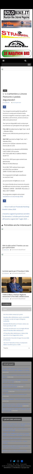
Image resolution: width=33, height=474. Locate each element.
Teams (5, 348)
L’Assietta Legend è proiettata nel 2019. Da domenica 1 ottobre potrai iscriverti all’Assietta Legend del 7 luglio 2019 (16, 216)
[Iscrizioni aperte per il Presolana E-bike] (16, 254)
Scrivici (17, 464)
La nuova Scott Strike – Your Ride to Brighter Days (16, 399)
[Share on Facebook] (4, 106)
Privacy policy (23, 464)
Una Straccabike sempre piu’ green (13, 314)
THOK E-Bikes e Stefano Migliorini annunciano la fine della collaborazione (15, 296)
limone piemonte (17, 102)
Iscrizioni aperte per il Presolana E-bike (15, 271)
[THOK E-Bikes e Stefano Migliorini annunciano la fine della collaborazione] (16, 278)
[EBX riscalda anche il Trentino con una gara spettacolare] (16, 229)
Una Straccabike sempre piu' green (12, 438)
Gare (5, 309)
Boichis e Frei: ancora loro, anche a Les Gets (14, 451)
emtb (5, 90)
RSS (14, 464)
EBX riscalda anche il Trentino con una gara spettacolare (15, 247)
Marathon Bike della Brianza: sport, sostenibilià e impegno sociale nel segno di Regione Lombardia (16, 319)
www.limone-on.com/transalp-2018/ (13, 196)
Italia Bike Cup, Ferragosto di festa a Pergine (14, 394)
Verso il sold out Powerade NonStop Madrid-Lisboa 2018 (15, 208)
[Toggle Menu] (29, 64)
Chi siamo (9, 464)
